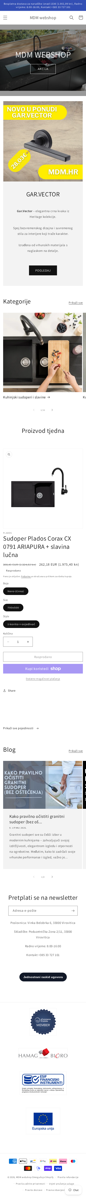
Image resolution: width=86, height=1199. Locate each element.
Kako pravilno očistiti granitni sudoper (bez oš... (37, 819)
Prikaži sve (76, 303)
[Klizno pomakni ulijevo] (33, 410)
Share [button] (12, 690)
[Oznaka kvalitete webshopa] (16, 720)
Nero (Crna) (18, 592)
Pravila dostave (33, 1189)
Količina (8, 633)
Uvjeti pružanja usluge (61, 1183)
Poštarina (26, 576)
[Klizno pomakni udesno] (52, 410)
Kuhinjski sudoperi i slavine (24, 397)
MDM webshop (24, 1177)
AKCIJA (43, 69)
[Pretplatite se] (72, 911)
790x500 (15, 608)
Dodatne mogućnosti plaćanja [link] (43, 678)
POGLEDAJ (43, 270)
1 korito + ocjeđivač (23, 625)
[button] (5, 17)
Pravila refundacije (68, 1177)
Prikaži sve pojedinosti (18, 728)
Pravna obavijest (55, 1189)
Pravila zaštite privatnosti (30, 1183)
